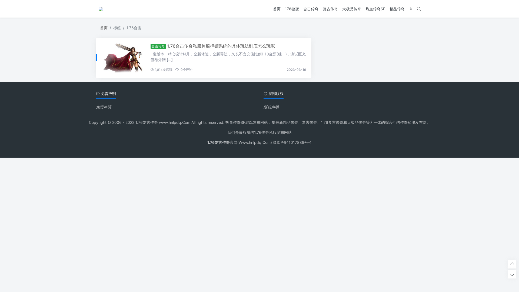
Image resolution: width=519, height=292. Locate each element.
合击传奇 (310, 8)
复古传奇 (330, 8)
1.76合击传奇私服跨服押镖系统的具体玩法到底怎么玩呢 (221, 46)
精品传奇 (397, 8)
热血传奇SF (375, 8)
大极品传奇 (351, 8)
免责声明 (103, 107)
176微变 (292, 8)
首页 (277, 8)
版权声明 (271, 107)
